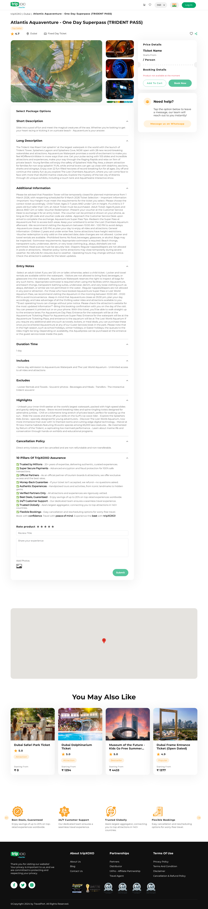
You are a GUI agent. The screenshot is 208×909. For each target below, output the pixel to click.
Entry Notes (25, 266)
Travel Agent (117, 876)
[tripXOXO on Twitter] (23, 885)
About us (75, 861)
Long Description (29, 140)
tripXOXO (16, 14)
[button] (72, 121)
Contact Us (76, 871)
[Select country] (174, 5)
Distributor (116, 866)
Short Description (29, 121)
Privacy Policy (161, 861)
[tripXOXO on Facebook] (14, 885)
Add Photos (23, 560)
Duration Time (27, 344)
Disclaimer (159, 871)
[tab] (72, 121)
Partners (114, 861)
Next (199, 818)
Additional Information (33, 188)
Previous (6, 818)
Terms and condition (165, 866)
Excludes (23, 380)
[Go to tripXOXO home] (18, 5)
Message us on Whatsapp (167, 123)
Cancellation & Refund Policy (169, 876)
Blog (72, 866)
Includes (22, 360)
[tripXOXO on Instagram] (31, 885)
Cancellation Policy (30, 441)
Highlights (24, 400)
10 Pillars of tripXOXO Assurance (41, 458)
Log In (188, 5)
